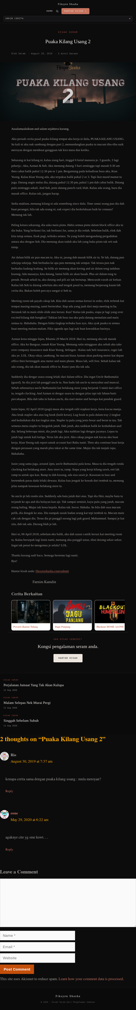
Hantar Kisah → (75, 11)
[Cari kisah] (57, 11)
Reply (9, 791)
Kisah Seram (68, 32)
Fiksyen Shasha (68, 4)
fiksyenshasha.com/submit (52, 571)
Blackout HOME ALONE (110, 627)
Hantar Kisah (68, 658)
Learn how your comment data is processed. (91, 978)
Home (50, 11)
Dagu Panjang (62, 627)
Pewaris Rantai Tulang (25, 627)
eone (14, 813)
